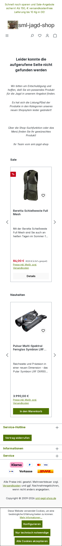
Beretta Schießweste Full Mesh (30, 212)
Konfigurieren (32, 524)
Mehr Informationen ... (31, 517)
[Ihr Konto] (47, 35)
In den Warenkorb (31, 411)
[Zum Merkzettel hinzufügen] (43, 195)
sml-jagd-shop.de (45, 498)
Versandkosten (12, 485)
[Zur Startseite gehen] (31, 25)
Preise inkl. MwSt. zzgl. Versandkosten (25, 266)
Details (31, 276)
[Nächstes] (54, 222)
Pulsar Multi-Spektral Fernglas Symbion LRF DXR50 (28, 347)
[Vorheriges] (7, 222)
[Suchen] (32, 35)
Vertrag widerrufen (17, 437)
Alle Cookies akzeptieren (32, 541)
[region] (31, 8)
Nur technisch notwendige (32, 532)
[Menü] (7, 35)
